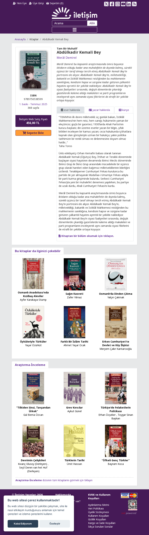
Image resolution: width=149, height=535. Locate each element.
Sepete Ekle (35, 133)
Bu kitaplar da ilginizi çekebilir (38, 251)
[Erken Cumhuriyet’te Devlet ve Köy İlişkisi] (116, 322)
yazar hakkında (101, 110)
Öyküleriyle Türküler (33, 341)
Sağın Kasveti (74, 293)
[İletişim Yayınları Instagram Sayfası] (117, 3)
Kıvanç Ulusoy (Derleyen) (32, 464)
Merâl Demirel (67, 58)
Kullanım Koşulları (98, 515)
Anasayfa (20, 39)
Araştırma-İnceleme (30, 365)
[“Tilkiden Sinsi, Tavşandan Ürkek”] (33, 387)
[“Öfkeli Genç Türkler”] (116, 440)
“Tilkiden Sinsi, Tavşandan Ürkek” (33, 409)
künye (125, 110)
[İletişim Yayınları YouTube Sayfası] (123, 3)
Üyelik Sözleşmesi (98, 512)
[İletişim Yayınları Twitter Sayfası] (106, 3)
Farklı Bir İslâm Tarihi (74, 341)
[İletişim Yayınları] (74, 13)
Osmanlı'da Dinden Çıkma (115, 293)
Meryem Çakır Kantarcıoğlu (116, 349)
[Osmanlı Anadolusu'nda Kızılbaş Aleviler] (33, 273)
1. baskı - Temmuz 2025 (33, 104)
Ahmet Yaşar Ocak (74, 345)
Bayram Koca (116, 464)
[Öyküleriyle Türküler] (33, 322)
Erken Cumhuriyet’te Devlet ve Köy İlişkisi (115, 343)
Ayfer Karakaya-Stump (33, 299)
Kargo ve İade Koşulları (101, 523)
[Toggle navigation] (74, 30)
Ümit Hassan (74, 464)
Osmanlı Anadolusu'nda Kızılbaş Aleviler (33, 294)
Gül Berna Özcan (33, 414)
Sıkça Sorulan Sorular (100, 526)
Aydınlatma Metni (98, 505)
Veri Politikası (96, 508)
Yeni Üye (21, 3)
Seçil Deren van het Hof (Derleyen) (33, 469)
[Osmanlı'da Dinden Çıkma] (116, 274)
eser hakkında (71, 110)
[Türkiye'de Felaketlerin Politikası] (116, 387)
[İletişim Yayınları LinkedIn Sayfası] (129, 3)
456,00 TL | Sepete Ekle (129, 521)
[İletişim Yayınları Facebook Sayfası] (112, 3)
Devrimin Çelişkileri (33, 460)
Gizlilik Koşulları (97, 519)
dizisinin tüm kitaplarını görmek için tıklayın (53, 480)
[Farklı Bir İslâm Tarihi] (74, 322)
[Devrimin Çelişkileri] (33, 440)
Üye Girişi (38, 3)
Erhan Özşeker (107, 414)
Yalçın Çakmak (115, 297)
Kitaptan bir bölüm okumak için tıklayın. (87, 236)
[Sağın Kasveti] (74, 274)
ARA (92, 23)
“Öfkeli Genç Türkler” (116, 460)
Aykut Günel (74, 411)
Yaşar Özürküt (33, 345)
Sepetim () (56, 3)
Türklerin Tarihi (74, 460)
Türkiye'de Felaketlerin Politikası (116, 409)
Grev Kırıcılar (74, 407)
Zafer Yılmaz (74, 297)
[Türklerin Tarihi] (74, 440)
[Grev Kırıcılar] (74, 387)
